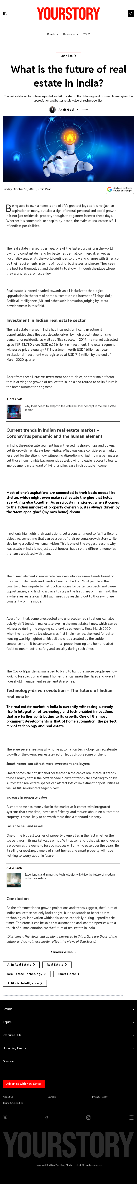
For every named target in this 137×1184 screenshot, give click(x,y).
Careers (52, 1096)
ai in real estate (19, 965)
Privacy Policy (100, 1096)
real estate (55, 965)
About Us (8, 1096)
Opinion (67, 56)
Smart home (67, 974)
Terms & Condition (13, 1103)
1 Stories (84, 110)
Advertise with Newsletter (23, 1084)
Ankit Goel (66, 109)
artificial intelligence (23, 983)
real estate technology (24, 974)
